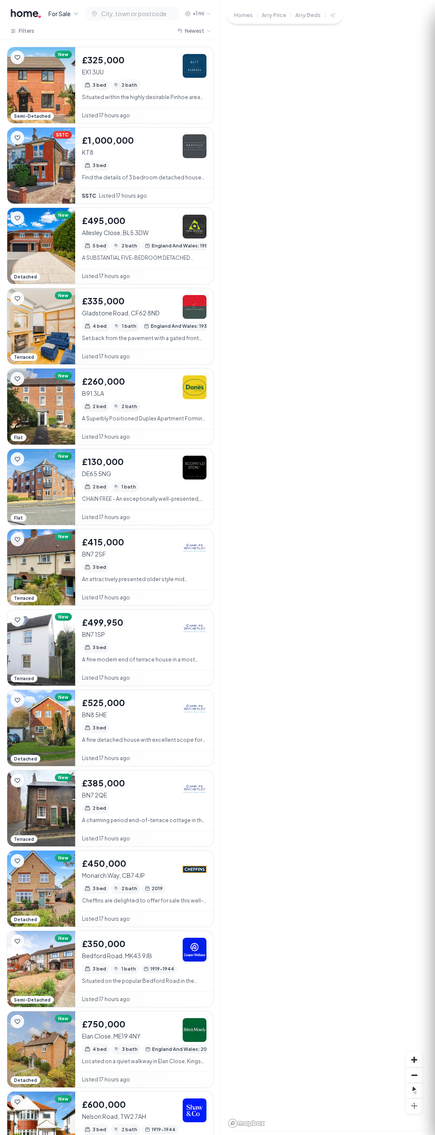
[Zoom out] (414, 1075)
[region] (328, 567)
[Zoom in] (414, 1059)
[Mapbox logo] (246, 1123)
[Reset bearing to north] (414, 1090)
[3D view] (414, 1105)
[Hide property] (34, 57)
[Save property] (17, 57)
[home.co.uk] (26, 13)
